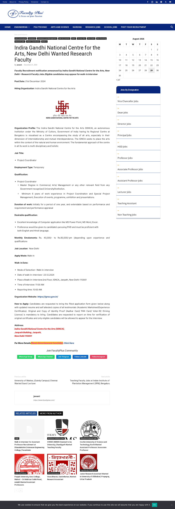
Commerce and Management (47, 38)
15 (151, 60)
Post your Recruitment (133, 27)
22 (151, 65)
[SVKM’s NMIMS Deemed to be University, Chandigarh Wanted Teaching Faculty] (62, 429)
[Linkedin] (157, 2)
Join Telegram (63, 357)
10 (120, 60)
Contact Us (45, 2)
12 (133, 60)
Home (5, 2)
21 (146, 65)
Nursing (77, 27)
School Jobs (110, 27)
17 (120, 65)
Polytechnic (40, 27)
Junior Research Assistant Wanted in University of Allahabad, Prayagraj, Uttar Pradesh (95, 476)
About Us (13, 2)
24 (120, 70)
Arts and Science (60, 27)
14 (146, 60)
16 (157, 60)
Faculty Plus (81, 38)
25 (126, 70)
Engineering (20, 27)
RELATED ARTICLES (26, 413)
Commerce (31, 38)
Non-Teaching (101, 38)
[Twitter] (166, 2)
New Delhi (91, 38)
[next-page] (20, 490)
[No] (171, 505)
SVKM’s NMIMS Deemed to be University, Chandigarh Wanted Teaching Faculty (59, 444)
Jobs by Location (64, 38)
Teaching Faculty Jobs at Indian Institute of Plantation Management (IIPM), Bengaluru (90, 382)
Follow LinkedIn (80, 357)
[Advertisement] (62, 366)
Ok (154, 505)
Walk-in (44, 41)
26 (133, 70)
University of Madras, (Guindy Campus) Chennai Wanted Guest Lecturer (35, 382)
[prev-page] (16, 490)
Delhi (73, 38)
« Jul (118, 79)
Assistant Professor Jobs (56, 438)
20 (140, 65)
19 (133, 65)
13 (140, 60)
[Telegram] (161, 2)
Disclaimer (34, 2)
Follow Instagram (98, 357)
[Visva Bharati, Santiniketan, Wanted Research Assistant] (62, 464)
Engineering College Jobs (89, 470)
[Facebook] (148, 2)
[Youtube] (170, 2)
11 (126, 60)
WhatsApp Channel (45, 357)
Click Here (69, 343)
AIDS (16, 438)
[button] (171, 27)
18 (126, 65)
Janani (19, 65)
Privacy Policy (23, 2)
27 (140, 70)
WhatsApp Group (25, 357)
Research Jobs (92, 27)
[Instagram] (152, 2)
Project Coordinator (33, 41)
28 (146, 70)
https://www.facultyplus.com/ (44, 400)
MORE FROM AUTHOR (51, 413)
